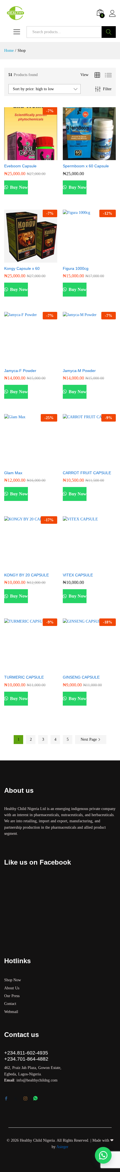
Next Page (89, 739)
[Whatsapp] (35, 1099)
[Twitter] (15, 1099)
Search (109, 32)
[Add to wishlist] (42, 157)
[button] (17, 157)
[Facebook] (6, 1099)
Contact (10, 1004)
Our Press (12, 996)
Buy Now (18, 187)
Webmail (11, 1012)
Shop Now (12, 980)
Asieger (62, 1147)
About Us (11, 988)
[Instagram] (25, 1098)
